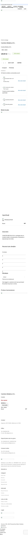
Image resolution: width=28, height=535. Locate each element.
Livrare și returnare (5, 495)
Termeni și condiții (4, 506)
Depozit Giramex (4, 490)
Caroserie (3, 479)
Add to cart (11, 62)
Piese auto (3, 475)
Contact (2, 492)
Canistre (21, 7)
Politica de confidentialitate (6, 503)
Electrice (2, 477)
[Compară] (2, 391)
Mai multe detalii (22, 80)
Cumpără (19, 62)
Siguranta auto (14, 7)
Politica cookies (4, 501)
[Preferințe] (9, 391)
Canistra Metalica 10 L (8, 394)
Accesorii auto (4, 482)
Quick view (6, 391)
